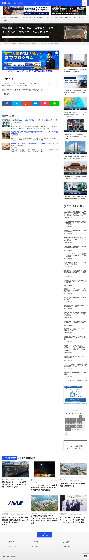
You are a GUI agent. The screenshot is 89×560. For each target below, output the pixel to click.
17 (66, 426)
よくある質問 (66, 542)
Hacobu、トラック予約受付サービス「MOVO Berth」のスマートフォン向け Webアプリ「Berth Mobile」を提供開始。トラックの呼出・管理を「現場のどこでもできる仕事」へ (75, 348)
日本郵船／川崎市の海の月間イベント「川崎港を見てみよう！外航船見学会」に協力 (75, 322)
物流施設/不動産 (14, 17)
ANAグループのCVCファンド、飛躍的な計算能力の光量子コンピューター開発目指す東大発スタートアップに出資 (15, 521)
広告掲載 (36, 542)
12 (72, 423)
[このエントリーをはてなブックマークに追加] (35, 103)
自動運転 (36, 482)
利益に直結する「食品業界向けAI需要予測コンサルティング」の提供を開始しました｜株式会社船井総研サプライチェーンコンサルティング (75, 272)
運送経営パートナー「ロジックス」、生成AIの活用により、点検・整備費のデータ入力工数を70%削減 (75, 290)
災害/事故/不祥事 (26, 17)
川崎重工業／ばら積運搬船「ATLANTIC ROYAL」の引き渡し (74, 329)
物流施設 (47, 513)
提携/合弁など (24, 514)
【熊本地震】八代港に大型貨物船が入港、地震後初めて (72, 485)
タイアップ (82, 17)
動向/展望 (34, 36)
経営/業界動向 (58, 17)
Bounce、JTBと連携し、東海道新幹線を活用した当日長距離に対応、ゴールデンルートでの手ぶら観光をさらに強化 (75, 365)
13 (75, 423)
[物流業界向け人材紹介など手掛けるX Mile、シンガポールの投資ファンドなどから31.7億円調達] (6, 146)
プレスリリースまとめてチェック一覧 (77, 380)
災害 (78, 480)
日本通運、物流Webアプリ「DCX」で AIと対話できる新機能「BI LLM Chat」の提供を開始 (75, 338)
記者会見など (53, 513)
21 (78, 426)
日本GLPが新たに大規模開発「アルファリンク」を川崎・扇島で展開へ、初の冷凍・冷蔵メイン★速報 (72, 520)
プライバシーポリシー (10, 546)
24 (66, 429)
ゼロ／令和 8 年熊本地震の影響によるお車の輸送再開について (75, 373)
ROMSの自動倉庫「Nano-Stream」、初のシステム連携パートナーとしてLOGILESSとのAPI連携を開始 (75, 239)
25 (69, 429)
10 (66, 423)
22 (80, 426)
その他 (5, 20)
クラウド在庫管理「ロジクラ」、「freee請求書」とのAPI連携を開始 (75, 263)
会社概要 (36, 546)
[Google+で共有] (26, 103)
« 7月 (66, 434)
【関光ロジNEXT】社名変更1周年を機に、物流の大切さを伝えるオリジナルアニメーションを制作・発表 (75, 281)
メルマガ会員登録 (9, 542)
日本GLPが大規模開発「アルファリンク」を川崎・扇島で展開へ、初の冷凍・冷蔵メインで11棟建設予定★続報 (44, 519)
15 (80, 423)
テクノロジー (35, 480)
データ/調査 (68, 17)
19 (72, 426)
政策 (75, 17)
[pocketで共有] (45, 103)
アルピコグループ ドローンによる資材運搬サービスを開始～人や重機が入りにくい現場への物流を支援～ (75, 255)
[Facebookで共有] (7, 103)
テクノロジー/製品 (39, 17)
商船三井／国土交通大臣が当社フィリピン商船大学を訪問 (75, 298)
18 (69, 426)
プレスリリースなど (42, 36)
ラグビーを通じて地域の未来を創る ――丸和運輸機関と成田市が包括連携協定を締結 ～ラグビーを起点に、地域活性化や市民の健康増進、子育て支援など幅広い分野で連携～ (75, 213)
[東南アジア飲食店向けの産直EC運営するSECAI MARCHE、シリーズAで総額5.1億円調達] (6, 135)
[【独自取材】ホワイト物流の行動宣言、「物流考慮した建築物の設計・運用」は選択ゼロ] (6, 123)
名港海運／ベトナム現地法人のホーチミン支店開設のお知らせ (75, 230)
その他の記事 (28, 36)
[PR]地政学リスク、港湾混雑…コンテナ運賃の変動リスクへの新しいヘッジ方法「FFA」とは (75, 92)
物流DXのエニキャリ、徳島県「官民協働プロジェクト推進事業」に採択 (75, 306)
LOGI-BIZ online (11, 556)
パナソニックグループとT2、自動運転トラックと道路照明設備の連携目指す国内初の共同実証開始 (44, 487)
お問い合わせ (66, 546)
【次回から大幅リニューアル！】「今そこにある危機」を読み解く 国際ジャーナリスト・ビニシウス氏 (75, 114)
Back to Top (44, 535)
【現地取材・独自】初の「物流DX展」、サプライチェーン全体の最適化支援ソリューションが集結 (75, 136)
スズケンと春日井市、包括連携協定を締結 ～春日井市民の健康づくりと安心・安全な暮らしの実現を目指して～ (75, 223)
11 (69, 423)
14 (78, 423)
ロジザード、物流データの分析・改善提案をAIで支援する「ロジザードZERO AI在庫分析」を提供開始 (75, 314)
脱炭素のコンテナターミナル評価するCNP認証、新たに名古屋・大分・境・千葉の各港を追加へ (15, 484)
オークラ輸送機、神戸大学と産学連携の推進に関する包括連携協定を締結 (75, 247)
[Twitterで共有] (16, 103)
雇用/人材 (49, 17)
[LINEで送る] (54, 103)
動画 (51, 480)
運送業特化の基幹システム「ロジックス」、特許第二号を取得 (75, 357)
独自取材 (4, 17)
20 (75, 426)
